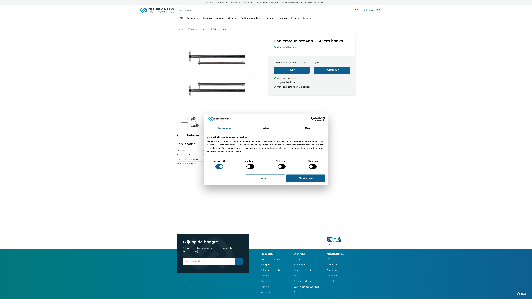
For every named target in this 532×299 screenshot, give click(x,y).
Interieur (308, 18)
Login (292, 70)
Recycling (332, 281)
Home (180, 29)
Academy (332, 270)
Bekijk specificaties (285, 47)
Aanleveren (333, 264)
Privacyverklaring (302, 281)
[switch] (250, 166)
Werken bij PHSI (302, 270)
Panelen (270, 18)
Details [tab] (266, 128)
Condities (298, 275)
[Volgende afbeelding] (253, 74)
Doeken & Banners (270, 259)
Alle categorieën (189, 18)
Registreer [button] (332, 70)
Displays (283, 18)
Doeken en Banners (213, 18)
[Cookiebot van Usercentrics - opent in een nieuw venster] (313, 119)
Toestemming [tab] (224, 128)
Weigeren (265, 178)
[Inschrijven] (239, 261)
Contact (297, 292)
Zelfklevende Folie (270, 270)
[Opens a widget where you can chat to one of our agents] (521, 294)
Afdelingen (299, 264)
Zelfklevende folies (251, 18)
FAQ (329, 259)
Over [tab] (307, 128)
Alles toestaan (306, 178)
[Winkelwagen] (378, 10)
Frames (295, 18)
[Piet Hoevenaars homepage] (157, 11)
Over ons (298, 259)
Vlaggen (232, 18)
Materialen (332, 275)
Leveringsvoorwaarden (306, 286)
